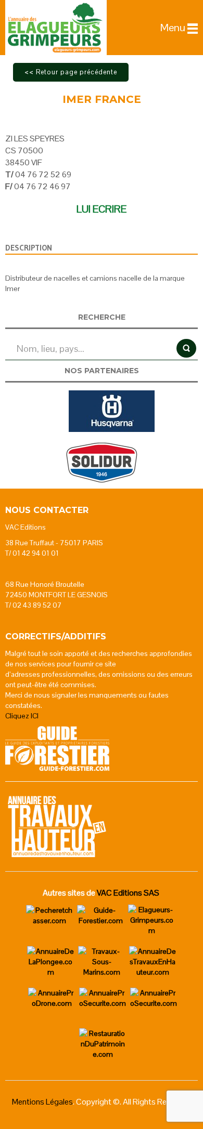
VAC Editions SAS (128, 892)
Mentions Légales (42, 1101)
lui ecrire (101, 209)
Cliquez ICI (22, 715)
